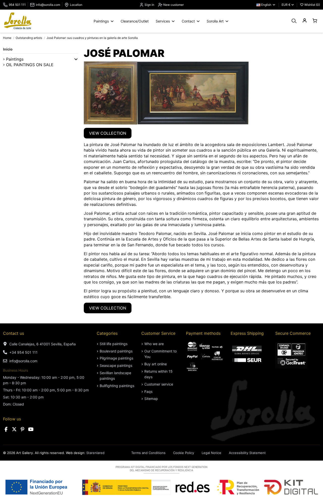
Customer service (158, 384)
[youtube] (31, 429)
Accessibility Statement (247, 453)
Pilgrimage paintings (116, 358)
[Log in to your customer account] (304, 21)
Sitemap (151, 398)
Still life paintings (113, 344)
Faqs (148, 391)
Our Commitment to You (160, 354)
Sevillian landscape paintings (115, 375)
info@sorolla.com (48, 5)
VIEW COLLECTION (107, 133)
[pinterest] (22, 429)
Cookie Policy (183, 453)
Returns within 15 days (158, 374)
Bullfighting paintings (117, 386)
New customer (173, 5)
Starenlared (95, 453)
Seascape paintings (116, 365)
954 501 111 (17, 5)
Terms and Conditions (148, 453)
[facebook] (6, 429)
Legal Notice (211, 453)
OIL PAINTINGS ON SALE (29, 64)
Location (76, 5)
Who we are (154, 344)
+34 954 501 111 (23, 352)
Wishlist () (312, 5)
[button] (76, 59)
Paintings (14, 59)
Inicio (8, 49)
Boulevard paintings (116, 351)
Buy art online (155, 364)
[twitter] (14, 429)
